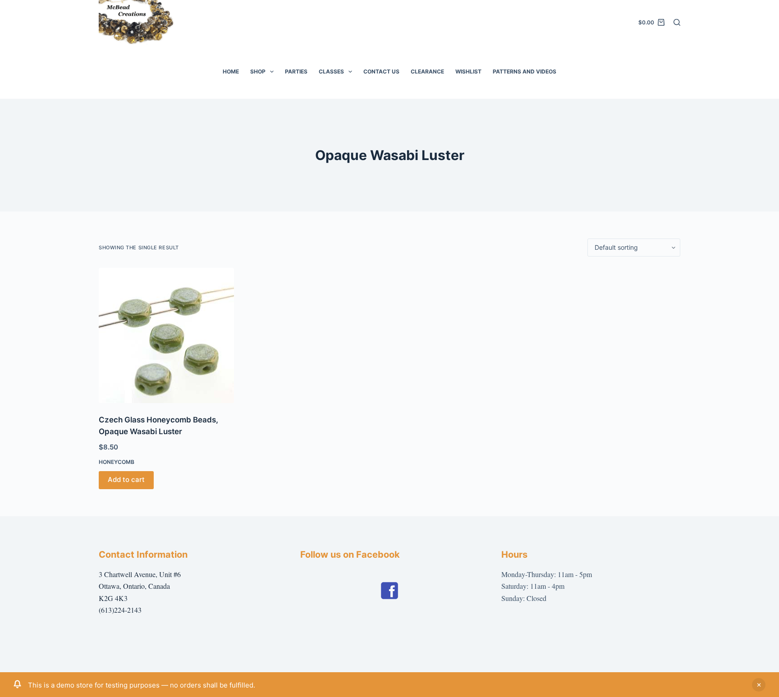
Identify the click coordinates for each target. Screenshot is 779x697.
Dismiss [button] (758, 685)
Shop (258, 71)
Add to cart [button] (126, 479)
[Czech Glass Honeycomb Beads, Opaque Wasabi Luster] (166, 335)
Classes (331, 71)
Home (231, 71)
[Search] (677, 22)
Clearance (427, 71)
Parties (296, 71)
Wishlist (468, 71)
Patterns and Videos (524, 71)
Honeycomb (116, 462)
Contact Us (381, 71)
